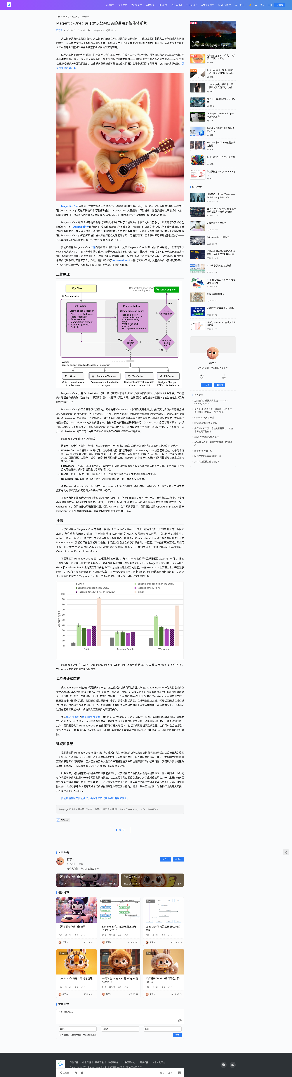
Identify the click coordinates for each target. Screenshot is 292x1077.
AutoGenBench (121, 260)
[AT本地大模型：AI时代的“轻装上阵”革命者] (197, 283)
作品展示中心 (129, 1062)
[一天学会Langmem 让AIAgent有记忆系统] (120, 962)
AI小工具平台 (158, 1062)
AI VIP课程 (223, 4)
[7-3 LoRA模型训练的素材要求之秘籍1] (197, 146)
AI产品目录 (177, 4)
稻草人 (59, 30)
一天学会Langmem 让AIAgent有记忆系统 (120, 980)
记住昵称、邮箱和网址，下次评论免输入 (79, 1035)
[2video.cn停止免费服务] (197, 240)
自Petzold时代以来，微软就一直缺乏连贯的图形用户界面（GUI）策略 (221, 211)
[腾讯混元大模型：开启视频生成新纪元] (197, 131)
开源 (92, 247)
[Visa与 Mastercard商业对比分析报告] (197, 325)
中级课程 (86, 1062)
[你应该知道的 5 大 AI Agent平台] (197, 175)
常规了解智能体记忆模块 (72, 926)
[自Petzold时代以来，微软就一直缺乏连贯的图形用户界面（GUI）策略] (197, 212)
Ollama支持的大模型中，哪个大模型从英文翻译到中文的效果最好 (221, 87)
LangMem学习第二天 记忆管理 (75, 978)
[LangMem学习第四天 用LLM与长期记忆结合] (120, 910)
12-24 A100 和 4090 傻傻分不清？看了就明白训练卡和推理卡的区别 (221, 73)
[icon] (224, 1065)
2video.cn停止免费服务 (218, 237)
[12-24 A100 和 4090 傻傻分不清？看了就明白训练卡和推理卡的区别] (197, 73)
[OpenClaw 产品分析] (197, 226)
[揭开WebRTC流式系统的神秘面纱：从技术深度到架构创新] (197, 254)
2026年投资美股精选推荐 (219, 265)
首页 (58, 17)
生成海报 (66, 1072)
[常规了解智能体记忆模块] (76, 910)
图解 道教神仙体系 (215, 294)
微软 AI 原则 (73, 716)
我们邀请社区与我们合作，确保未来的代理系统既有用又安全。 (95, 798)
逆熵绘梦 (122, 4)
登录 (262, 4)
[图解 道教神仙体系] (197, 297)
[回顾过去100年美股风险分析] (197, 311)
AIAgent (98, 30)
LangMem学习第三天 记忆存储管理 (163, 928)
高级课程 (99, 1062)
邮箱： (106, 1029)
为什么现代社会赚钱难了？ (207, 461)
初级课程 (74, 1062)
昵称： (63, 1029)
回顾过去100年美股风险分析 (220, 308)
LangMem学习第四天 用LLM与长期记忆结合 (119, 928)
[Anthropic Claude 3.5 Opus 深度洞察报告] (197, 117)
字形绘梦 (135, 4)
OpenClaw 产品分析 (216, 222)
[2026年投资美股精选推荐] (197, 269)
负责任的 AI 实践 (91, 716)
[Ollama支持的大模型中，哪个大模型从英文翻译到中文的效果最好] (197, 87)
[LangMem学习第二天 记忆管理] (76, 962)
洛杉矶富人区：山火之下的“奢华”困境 (210, 45)
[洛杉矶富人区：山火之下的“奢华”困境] (213, 35)
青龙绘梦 (150, 4)
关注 (167, 859)
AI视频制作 (113, 1062)
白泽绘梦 (163, 4)
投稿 (281, 5)
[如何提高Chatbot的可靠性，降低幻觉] (163, 962)
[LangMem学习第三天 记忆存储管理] (163, 910)
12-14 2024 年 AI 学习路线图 (221, 157)
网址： (148, 1029)
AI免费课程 (206, 4)
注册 (270, 4)
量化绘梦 (110, 4)
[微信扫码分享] (76, 1072)
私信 (180, 859)
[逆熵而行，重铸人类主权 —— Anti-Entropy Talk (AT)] (197, 197)
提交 (177, 1035)
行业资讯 (190, 4)
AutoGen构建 (81, 226)
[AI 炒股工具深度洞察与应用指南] (197, 102)
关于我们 (239, 4)
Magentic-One (69, 206)
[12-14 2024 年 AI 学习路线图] (197, 160)
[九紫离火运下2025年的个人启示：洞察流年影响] (197, 59)
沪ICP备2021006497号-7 (129, 1067)
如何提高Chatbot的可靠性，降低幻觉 (163, 980)
